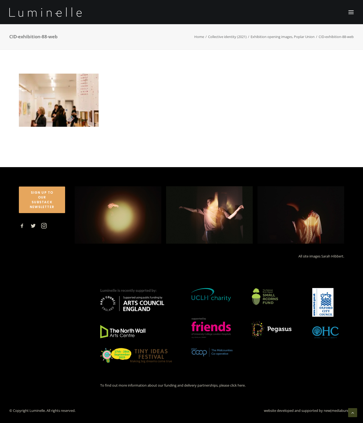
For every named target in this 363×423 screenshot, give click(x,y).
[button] (22, 227)
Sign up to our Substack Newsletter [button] (42, 199)
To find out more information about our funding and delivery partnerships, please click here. (173, 385)
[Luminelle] (45, 12)
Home (199, 36)
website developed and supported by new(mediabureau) (309, 410)
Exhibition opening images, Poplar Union (283, 36)
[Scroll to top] (352, 412)
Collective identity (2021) (227, 36)
